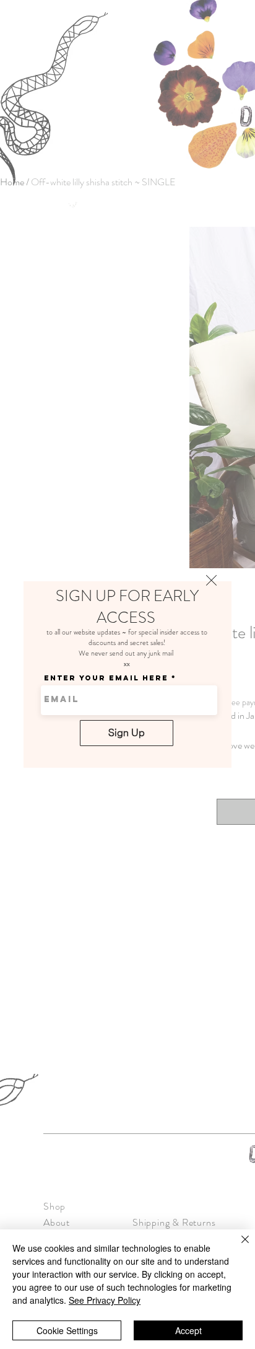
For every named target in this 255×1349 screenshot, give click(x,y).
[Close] (238, 1247)
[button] (211, 580)
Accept (188, 1330)
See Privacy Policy (104, 1300)
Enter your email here (106, 678)
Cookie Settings (67, 1330)
